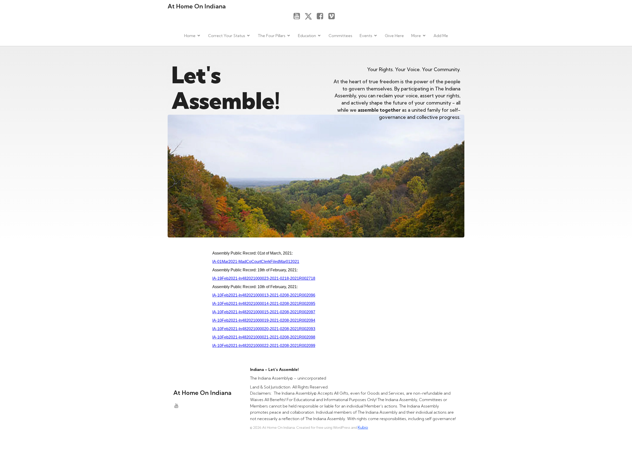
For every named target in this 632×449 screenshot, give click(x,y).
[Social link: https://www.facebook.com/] (322, 16)
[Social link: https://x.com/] (310, 16)
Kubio (363, 427)
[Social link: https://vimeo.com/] (333, 16)
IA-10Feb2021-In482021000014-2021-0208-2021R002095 (263, 303)
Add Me (441, 35)
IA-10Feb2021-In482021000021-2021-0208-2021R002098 (263, 337)
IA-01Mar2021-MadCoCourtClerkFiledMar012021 (255, 261)
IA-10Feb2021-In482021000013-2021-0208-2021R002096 (263, 295)
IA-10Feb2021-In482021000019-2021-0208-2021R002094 (263, 320)
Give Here (394, 35)
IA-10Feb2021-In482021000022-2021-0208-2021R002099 (263, 345)
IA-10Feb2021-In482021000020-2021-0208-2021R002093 (263, 329)
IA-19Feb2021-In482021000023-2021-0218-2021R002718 (263, 278)
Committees (340, 35)
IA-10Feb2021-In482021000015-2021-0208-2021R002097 (263, 312)
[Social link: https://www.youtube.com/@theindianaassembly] (298, 16)
